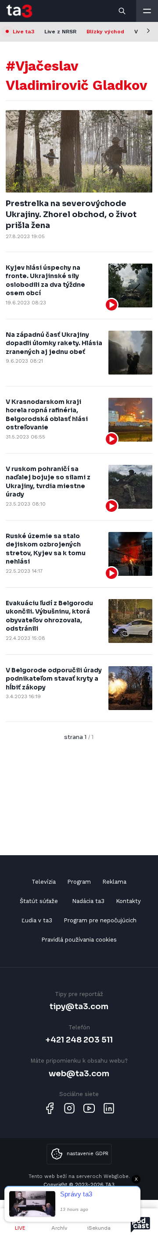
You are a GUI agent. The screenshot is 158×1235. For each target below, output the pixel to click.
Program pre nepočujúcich (100, 920)
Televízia (44, 881)
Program (79, 881)
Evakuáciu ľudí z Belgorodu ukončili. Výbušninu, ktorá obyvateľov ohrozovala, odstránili (49, 616)
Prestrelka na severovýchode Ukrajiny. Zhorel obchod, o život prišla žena (71, 214)
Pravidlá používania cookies (79, 939)
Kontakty (128, 901)
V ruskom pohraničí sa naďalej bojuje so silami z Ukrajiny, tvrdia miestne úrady (48, 482)
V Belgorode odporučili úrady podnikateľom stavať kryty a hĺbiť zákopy (54, 678)
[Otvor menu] (147, 11)
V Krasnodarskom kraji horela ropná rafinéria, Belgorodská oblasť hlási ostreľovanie (47, 415)
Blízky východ (105, 32)
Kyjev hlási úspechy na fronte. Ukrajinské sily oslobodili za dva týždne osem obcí (45, 280)
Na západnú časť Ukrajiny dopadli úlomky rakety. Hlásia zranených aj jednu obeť (54, 343)
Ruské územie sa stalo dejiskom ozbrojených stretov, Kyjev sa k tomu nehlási (46, 549)
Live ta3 (23, 32)
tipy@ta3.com (79, 1006)
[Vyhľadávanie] (122, 11)
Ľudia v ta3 (37, 920)
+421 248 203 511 (79, 1040)
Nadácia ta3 (88, 901)
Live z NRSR (60, 32)
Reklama (114, 881)
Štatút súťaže (39, 901)
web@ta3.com (79, 1073)
